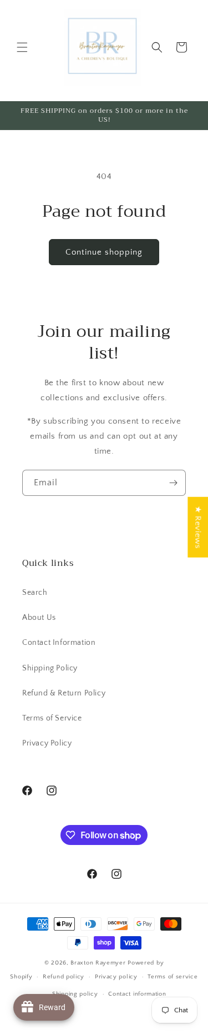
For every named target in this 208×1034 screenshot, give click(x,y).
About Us (39, 617)
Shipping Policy (50, 668)
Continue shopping (104, 252)
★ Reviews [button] (197, 527)
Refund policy (63, 976)
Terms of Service (52, 718)
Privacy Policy (47, 743)
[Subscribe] (173, 483)
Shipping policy (75, 994)
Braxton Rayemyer (99, 963)
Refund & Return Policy (63, 693)
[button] (22, 47)
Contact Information (58, 642)
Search (35, 592)
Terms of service (172, 976)
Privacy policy (116, 976)
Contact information (137, 994)
